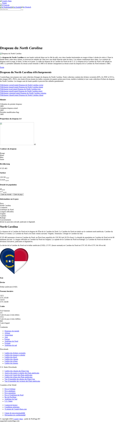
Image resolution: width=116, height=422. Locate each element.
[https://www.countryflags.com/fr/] (6, 1)
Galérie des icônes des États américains (18, 377)
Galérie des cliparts (11, 359)
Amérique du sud (11, 345)
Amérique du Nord (11, 341)
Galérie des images (11, 363)
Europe (7, 339)
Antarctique (9, 335)
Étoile (2, 67)
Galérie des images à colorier (15, 355)
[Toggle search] (1, 3)
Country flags (18, 419)
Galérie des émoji (11, 357)
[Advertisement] (58, 27)
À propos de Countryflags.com (16, 409)
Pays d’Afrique (10, 389)
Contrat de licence (11, 405)
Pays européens (10, 393)
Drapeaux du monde (12, 331)
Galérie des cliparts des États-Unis (17, 371)
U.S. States (8, 401)
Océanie (7, 343)
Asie (6, 337)
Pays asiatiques (10, 391)
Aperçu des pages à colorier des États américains (22, 373)
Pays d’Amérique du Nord (14, 395)
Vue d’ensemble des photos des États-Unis (20, 379)
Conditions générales (12, 407)
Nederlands (7, 7)
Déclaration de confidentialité (15, 415)
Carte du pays (18, 194)
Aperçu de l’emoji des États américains (18, 375)
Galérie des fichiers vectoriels (15, 353)
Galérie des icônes (11, 361)
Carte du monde (6, 194)
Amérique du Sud (11, 399)
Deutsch (28, 7)
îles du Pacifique (10, 397)
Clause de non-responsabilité (15, 413)
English (18, 7)
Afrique (7, 333)
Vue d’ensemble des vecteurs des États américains (22, 381)
